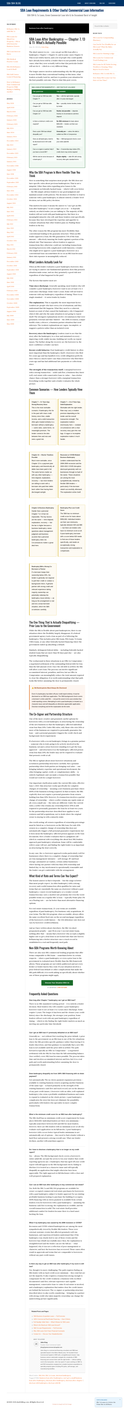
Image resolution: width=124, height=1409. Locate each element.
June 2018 (10, 174)
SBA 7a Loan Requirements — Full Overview (48, 1328)
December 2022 (13, 141)
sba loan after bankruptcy (55, 1380)
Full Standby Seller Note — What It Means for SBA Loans (52, 1322)
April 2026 (10, 107)
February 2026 (12, 116)
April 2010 (10, 286)
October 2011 (12, 241)
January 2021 (11, 162)
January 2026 (11, 120)
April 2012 (10, 236)
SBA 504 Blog (14, 3)
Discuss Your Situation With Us (57, 983)
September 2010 (13, 270)
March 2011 (11, 249)
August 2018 (11, 170)
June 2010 (10, 282)
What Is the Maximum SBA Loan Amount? (47, 1325)
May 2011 (10, 245)
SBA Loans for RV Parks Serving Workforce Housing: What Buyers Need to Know (104, 66)
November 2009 (13, 299)
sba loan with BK (54, 1383)
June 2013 (10, 211)
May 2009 (10, 324)
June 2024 (10, 132)
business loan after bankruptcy (51, 1378)
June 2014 (10, 191)
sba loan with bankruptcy (38, 1383)
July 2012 (10, 224)
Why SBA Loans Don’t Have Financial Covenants (49, 1331)
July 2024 (10, 128)
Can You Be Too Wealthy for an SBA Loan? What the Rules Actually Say (104, 46)
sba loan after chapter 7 (74, 1380)
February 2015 (12, 186)
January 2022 (11, 149)
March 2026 (11, 112)
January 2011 (11, 257)
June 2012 (10, 228)
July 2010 (10, 278)
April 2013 (10, 216)
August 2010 (11, 274)
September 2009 (13, 307)
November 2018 (12, 166)
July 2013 (10, 207)
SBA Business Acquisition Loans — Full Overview (49, 1316)
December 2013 (12, 195)
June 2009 (10, 320)
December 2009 (13, 295)
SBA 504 (42, 1375)
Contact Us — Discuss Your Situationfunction (48, 1334)
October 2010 (12, 266)
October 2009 (12, 303)
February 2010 (12, 291)
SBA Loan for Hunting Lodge (103, 53)
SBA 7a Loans (50, 1375)
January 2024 (12, 137)
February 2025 (12, 124)
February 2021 (12, 157)
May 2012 (10, 232)
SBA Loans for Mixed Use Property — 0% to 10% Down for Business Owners (13, 41)
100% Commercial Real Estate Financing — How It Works (52, 1319)
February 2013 (12, 220)
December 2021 (12, 153)
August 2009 (11, 311)
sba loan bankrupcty (63, 1375)
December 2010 (12, 261)
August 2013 (11, 203)
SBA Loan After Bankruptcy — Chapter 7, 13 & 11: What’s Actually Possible (57, 40)
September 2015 (13, 182)
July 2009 (10, 316)
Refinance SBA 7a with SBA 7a (103, 74)
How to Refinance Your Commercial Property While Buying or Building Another (13, 87)
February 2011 (12, 253)
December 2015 (12, 178)
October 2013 (12, 199)
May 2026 (10, 103)
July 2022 (10, 145)
